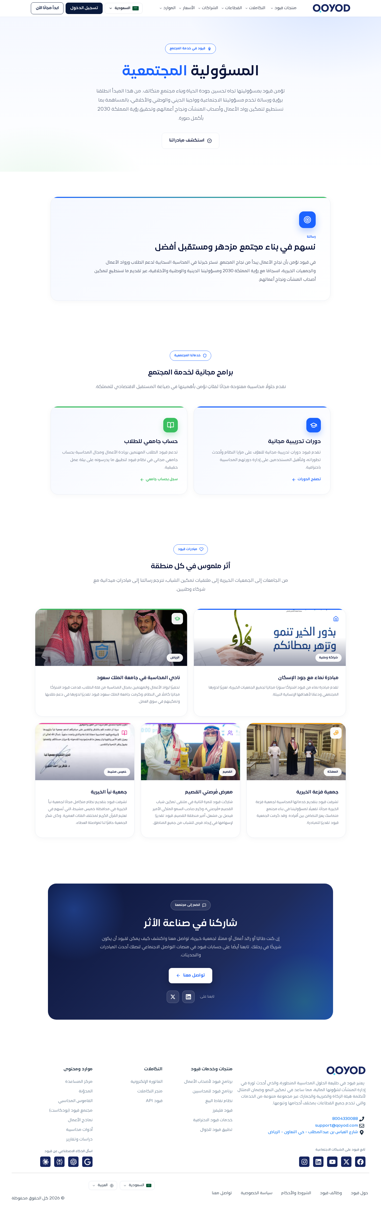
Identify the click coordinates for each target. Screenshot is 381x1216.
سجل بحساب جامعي (162, 479)
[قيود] (331, 8)
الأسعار (189, 8)
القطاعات (233, 8)
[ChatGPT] (73, 1162)
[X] (173, 997)
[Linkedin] (318, 1162)
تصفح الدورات (309, 479)
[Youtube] (332, 1162)
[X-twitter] (346, 1162)
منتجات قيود (285, 8)
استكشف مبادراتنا (186, 140)
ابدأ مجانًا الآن (47, 8)
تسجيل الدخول (84, 8)
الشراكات (210, 8)
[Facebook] (360, 1162)
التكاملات (257, 8)
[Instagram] (304, 1162)
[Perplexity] (59, 1162)
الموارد (169, 8)
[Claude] (45, 1162)
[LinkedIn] (188, 997)
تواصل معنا (194, 975)
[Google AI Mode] (87, 1162)
